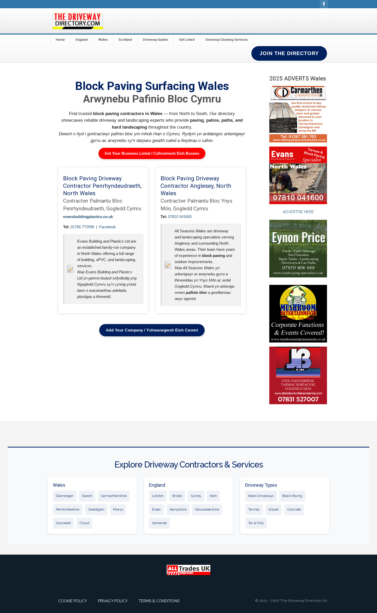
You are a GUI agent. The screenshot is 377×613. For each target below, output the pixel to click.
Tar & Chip (256, 523)
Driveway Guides (155, 39)
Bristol (177, 496)
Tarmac (254, 509)
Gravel (274, 509)
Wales (103, 39)
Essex (156, 509)
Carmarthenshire (114, 496)
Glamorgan (64, 496)
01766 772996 (82, 227)
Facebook (107, 227)
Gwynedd (63, 523)
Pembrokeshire (67, 509)
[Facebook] (324, 4)
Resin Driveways (261, 496)
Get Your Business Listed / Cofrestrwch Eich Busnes (152, 153)
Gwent (87, 496)
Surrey (196, 496)
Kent (213, 496)
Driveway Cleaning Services (226, 39)
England (82, 39)
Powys (118, 509)
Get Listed (187, 39)
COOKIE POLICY (72, 601)
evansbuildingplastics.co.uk (88, 216)
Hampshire (178, 509)
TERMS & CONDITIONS (159, 601)
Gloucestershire (207, 509)
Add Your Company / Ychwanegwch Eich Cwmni (152, 330)
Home (60, 39)
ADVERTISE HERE (298, 212)
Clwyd (84, 523)
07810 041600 (180, 216)
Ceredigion (96, 509)
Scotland (125, 39)
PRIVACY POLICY (113, 601)
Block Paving (292, 496)
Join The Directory (289, 53)
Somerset (159, 523)
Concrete (294, 509)
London (158, 496)
